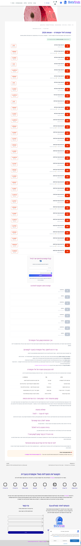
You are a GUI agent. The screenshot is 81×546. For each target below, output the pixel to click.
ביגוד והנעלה (74, 488)
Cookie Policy (65, 543)
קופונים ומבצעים (58, 25)
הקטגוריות (52, 477)
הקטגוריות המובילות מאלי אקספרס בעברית (40, 474)
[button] (51, 531)
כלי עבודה (64, 488)
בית (72, 25)
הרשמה (40, 275)
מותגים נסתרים (19, 3)
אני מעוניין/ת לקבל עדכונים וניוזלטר (45, 273)
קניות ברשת (64, 25)
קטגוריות (47, 3)
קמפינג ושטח (25, 488)
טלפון (43, 518)
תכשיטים (35, 488)
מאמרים (69, 25)
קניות (34, 3)
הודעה (43, 525)
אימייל (43, 522)
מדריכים (30, 3)
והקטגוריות (66, 495)
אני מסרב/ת (65, 540)
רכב (45, 488)
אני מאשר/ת (75, 540)
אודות (13, 3)
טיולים (25, 3)
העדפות (55, 540)
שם (43, 515)
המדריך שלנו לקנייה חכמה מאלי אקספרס (42, 365)
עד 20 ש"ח (15, 488)
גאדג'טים (55, 488)
